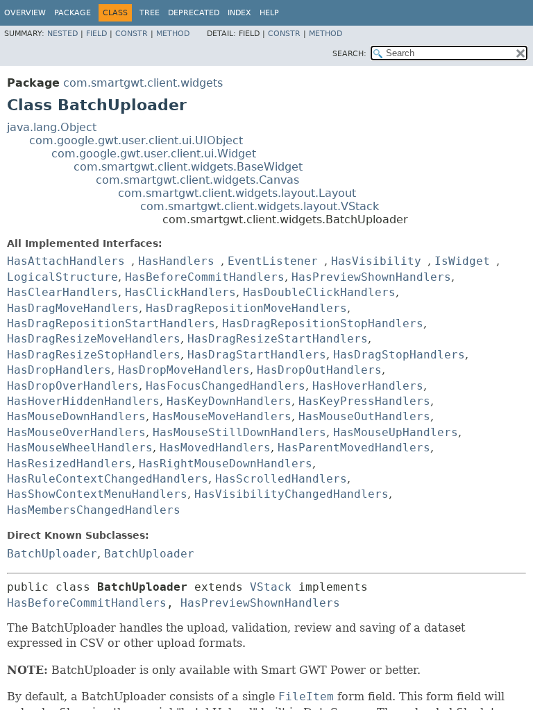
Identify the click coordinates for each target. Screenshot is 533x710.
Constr (131, 33)
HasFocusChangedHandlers (225, 385)
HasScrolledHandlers (281, 478)
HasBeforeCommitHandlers (205, 277)
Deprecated (193, 12)
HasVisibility (376, 261)
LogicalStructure (62, 277)
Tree (149, 12)
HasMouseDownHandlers (76, 416)
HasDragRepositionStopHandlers (322, 323)
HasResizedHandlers (69, 463)
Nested (62, 33)
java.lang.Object (51, 127)
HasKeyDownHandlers (229, 401)
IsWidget (462, 261)
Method (172, 33)
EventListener (273, 261)
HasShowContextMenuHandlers (97, 494)
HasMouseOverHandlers (76, 432)
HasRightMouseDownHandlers (225, 463)
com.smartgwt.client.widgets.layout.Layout (237, 193)
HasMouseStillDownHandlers (239, 432)
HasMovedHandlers (215, 447)
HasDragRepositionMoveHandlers (246, 308)
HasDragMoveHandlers (73, 308)
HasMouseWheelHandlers (80, 447)
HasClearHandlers (62, 292)
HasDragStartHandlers (256, 354)
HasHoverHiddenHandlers (83, 401)
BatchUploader (52, 553)
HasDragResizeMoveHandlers (93, 338)
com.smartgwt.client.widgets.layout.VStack (259, 206)
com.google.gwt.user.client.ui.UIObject (136, 140)
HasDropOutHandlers (319, 369)
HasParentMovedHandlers (354, 447)
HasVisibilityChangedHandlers (291, 494)
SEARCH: (349, 53)
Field (96, 33)
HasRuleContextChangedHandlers (107, 478)
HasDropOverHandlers (73, 385)
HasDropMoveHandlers (184, 369)
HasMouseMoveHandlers (222, 416)
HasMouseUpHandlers (395, 432)
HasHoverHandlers (367, 385)
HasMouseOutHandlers (364, 416)
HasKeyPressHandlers (364, 401)
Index (239, 12)
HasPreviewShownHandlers (371, 277)
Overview (25, 12)
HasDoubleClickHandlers (319, 292)
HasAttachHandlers (66, 261)
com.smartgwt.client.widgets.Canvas (197, 180)
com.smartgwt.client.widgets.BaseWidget (188, 166)
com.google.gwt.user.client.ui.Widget (153, 153)
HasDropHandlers (59, 369)
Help (269, 12)
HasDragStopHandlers (399, 354)
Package (72, 12)
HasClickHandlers (180, 292)
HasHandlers (176, 261)
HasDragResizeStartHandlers (277, 338)
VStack (270, 587)
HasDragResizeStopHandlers (93, 354)
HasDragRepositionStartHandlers (111, 323)
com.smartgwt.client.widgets (143, 82)
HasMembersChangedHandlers (93, 510)
